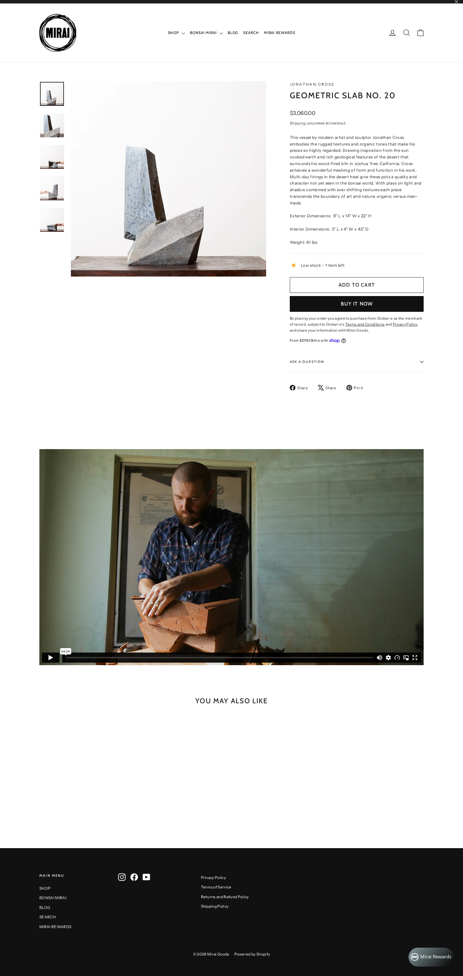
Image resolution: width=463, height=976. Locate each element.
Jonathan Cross (312, 84)
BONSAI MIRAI (204, 32)
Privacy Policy (213, 877)
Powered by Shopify (252, 954)
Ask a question (307, 362)
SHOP (174, 32)
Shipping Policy (215, 906)
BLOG (233, 32)
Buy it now (357, 304)
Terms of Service (216, 887)
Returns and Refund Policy (225, 896)
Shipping (298, 123)
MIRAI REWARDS (279, 32)
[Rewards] (431, 957)
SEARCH (251, 32)
